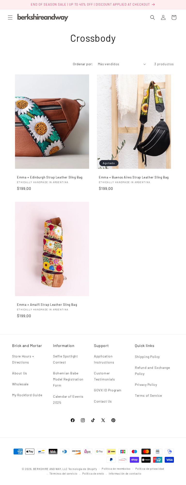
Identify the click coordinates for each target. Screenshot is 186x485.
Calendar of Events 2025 (68, 399)
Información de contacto (125, 473)
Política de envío (93, 473)
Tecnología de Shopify (82, 468)
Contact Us (103, 401)
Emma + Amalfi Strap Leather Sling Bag (47, 305)
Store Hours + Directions (23, 359)
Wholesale (20, 384)
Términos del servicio (63, 473)
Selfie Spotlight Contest (65, 359)
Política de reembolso (116, 468)
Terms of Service (148, 395)
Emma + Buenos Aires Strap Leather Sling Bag (134, 177)
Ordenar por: (83, 64)
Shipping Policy (147, 357)
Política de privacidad (149, 468)
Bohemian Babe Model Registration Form (68, 379)
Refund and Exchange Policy (152, 370)
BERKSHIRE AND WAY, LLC (50, 468)
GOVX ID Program (108, 390)
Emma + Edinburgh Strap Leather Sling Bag (50, 177)
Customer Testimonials (104, 376)
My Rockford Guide (27, 395)
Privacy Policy (146, 384)
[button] (10, 17)
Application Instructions (104, 359)
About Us (19, 373)
